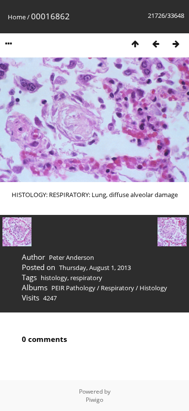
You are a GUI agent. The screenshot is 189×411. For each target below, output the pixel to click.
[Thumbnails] (135, 43)
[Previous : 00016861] (155, 43)
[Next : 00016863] (176, 43)
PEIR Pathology (73, 287)
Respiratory (117, 287)
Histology (153, 287)
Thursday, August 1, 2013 (95, 267)
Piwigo (94, 400)
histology (54, 277)
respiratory (86, 277)
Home (17, 17)
